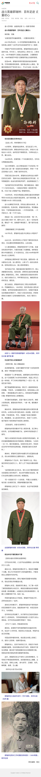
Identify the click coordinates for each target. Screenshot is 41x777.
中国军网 (3, 8)
